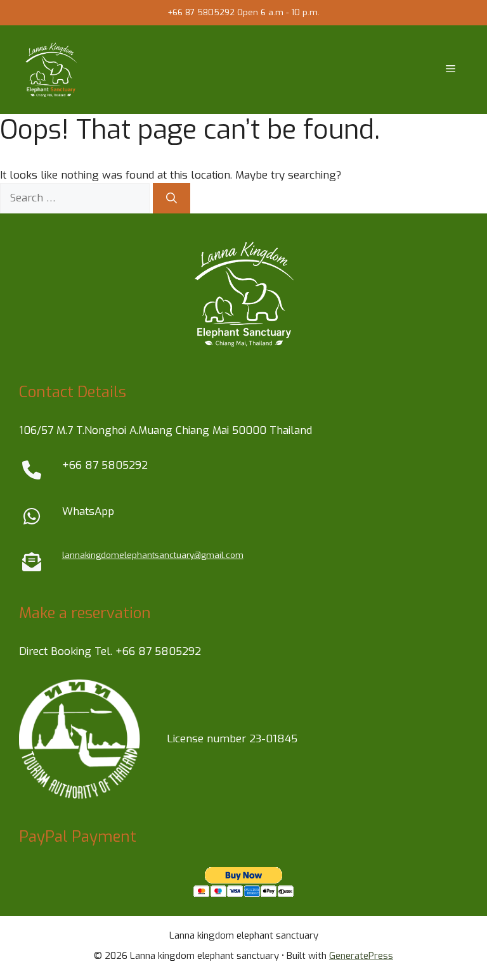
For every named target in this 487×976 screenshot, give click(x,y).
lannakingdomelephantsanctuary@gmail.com (153, 555)
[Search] (171, 198)
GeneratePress (361, 955)
